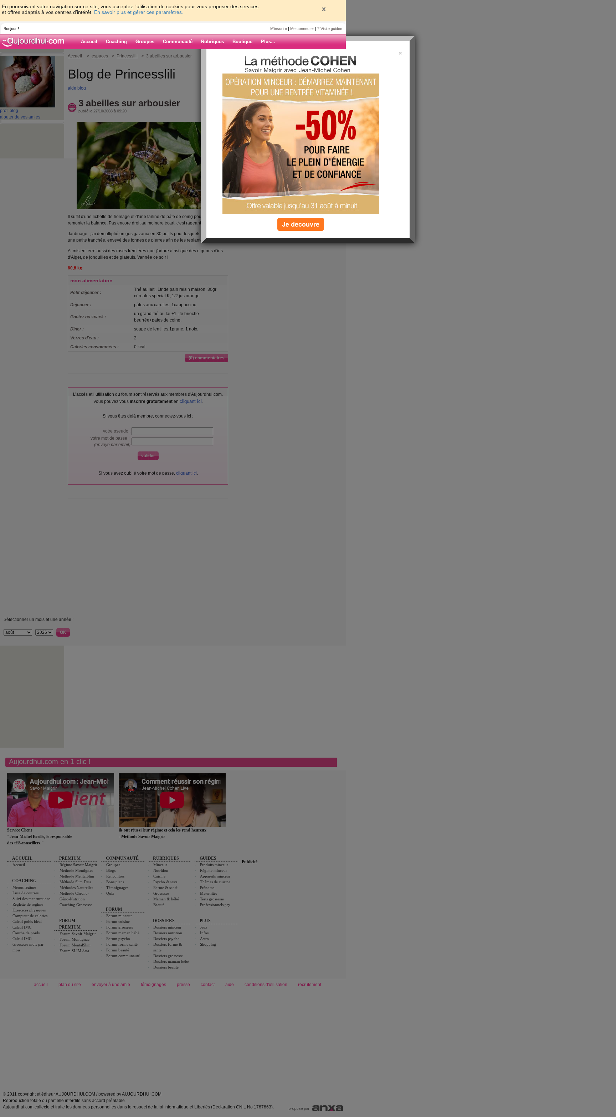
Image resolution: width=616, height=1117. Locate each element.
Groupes (144, 41)
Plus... (268, 41)
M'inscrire (278, 28)
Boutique (242, 41)
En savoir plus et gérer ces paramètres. (138, 12)
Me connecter (302, 28)
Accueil (89, 41)
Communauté (177, 41)
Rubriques (212, 41)
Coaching (116, 41)
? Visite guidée (329, 28)
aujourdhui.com (35, 41)
